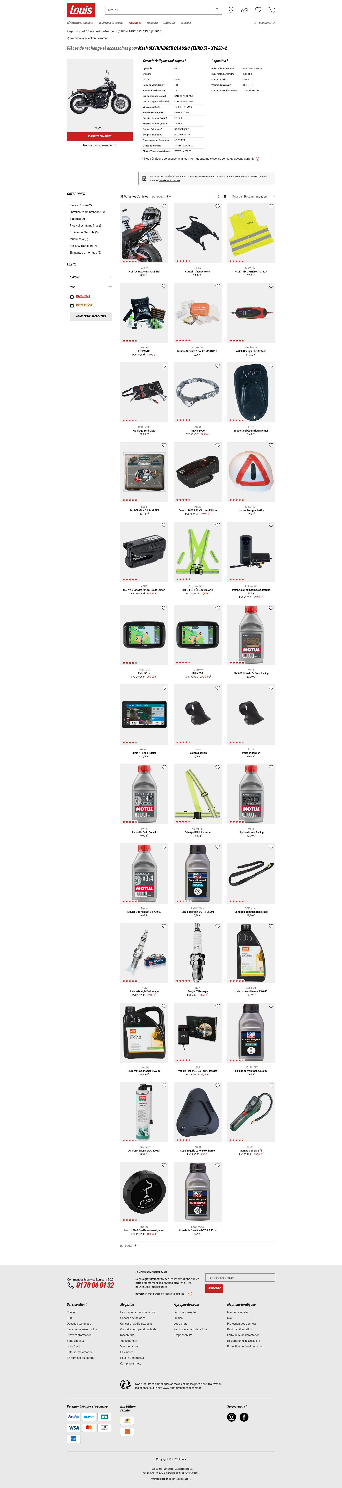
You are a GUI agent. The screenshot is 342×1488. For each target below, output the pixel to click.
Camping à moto (130, 1363)
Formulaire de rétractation (243, 1335)
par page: (158, 196)
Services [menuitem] (186, 23)
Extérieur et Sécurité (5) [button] (84, 232)
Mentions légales (237, 1312)
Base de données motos (82, 1329)
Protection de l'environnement (245, 1346)
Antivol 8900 (198, 430)
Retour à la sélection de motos (89, 38)
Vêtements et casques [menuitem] (80, 23)
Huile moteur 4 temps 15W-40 (251, 991)
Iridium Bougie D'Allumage (144, 991)
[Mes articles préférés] (258, 10)
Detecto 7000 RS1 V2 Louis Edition (198, 510)
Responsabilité (183, 1335)
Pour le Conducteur (132, 1358)
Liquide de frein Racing (251, 832)
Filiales (178, 1318)
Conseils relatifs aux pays (136, 1323)
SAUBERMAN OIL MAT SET (144, 510)
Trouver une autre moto (97, 145)
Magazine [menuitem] (169, 23)
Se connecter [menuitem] (267, 23)
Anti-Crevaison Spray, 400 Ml (144, 1150)
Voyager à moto (130, 1346)
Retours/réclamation (80, 1352)
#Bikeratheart (128, 1340)
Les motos (126, 1352)
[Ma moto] (244, 10)
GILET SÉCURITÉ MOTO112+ (251, 271)
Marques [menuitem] (152, 23)
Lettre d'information (79, 1335)
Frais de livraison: (150, 1473)
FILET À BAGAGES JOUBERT (144, 271)
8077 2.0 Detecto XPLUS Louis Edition (144, 589)
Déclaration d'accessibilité (243, 1340)
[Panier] (271, 10)
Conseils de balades (132, 1318)
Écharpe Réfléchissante (198, 832)
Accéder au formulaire (169, 180)
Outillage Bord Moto (144, 430)
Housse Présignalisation (251, 510)
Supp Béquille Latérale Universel (197, 1150)
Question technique (79, 1323)
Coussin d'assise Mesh (197, 271)
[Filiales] (231, 10)
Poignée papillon (198, 752)
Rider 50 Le (144, 673)
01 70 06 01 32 (95, 1285)
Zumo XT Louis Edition (144, 752)
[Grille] (218, 196)
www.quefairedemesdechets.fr (182, 1388)
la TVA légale (177, 1469)
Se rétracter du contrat (81, 1358)
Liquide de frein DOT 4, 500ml (251, 1070)
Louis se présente (185, 1312)
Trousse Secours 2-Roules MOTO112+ (198, 351)
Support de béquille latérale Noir (251, 430)
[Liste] (224, 196)
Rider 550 (197, 673)
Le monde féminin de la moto (138, 1312)
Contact (72, 1312)
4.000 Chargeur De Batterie (251, 351)
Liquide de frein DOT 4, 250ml (198, 911)
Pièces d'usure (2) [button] (81, 205)
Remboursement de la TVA (190, 1329)
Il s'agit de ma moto (99, 136)
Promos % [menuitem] (135, 23)
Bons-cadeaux (76, 1340)
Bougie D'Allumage (198, 991)
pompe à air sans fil (251, 1150)
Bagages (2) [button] (77, 218)
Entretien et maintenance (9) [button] (87, 212)
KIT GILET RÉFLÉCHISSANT (197, 589)
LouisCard (73, 1346)
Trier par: (237, 196)
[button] (217, 10)
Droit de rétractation (239, 1329)
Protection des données (241, 1323)
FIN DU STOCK (84, 305)
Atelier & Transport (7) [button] (83, 246)
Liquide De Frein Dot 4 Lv (144, 832)
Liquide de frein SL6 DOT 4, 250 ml (197, 1230)
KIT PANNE (144, 351)
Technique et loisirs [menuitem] (111, 23)
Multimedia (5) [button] (79, 239)
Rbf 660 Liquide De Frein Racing (251, 673)
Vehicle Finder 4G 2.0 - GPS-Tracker (197, 1070)
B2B (69, 1318)
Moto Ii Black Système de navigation (144, 1230)
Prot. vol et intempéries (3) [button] (86, 225)
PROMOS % (83, 296)
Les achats (180, 1323)
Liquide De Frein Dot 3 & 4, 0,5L (144, 911)
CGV (230, 1318)
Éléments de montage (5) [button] (85, 252)
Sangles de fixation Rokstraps (251, 911)
